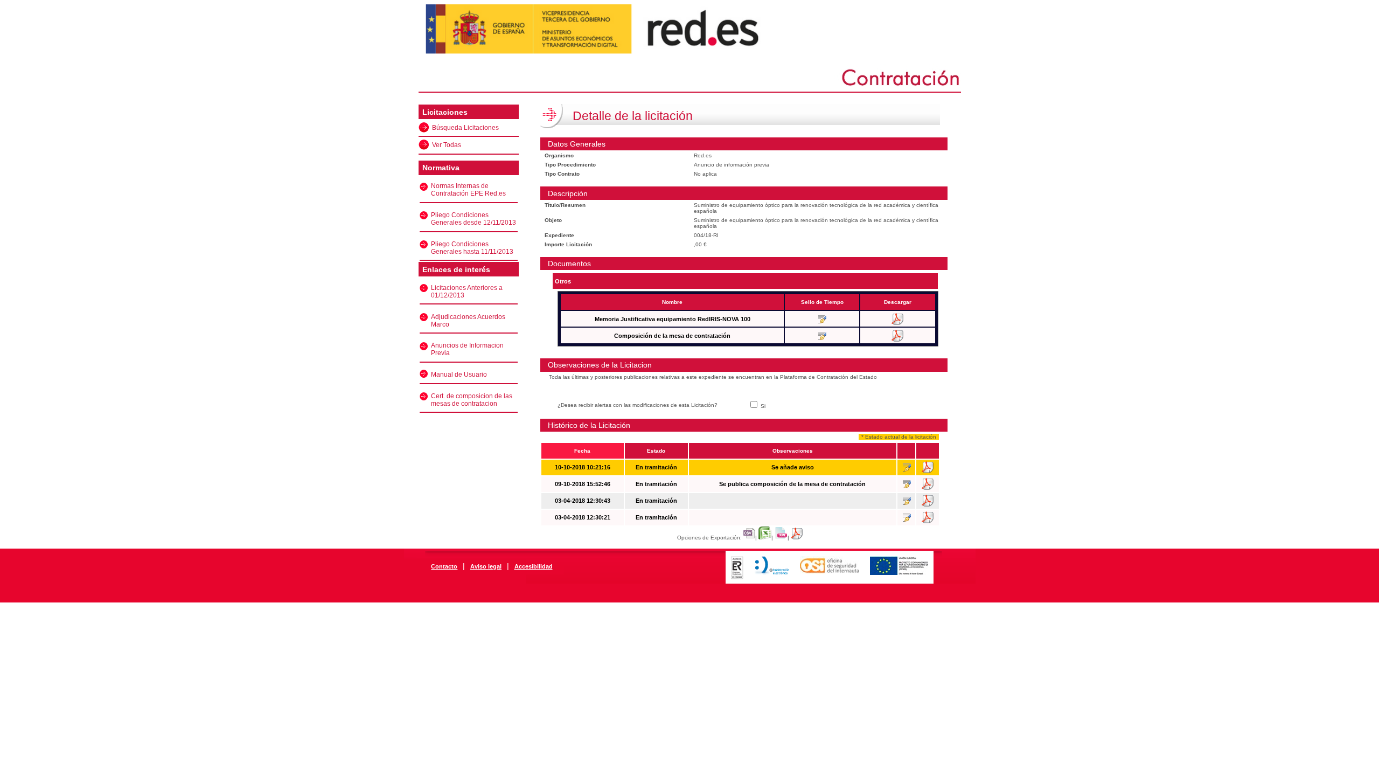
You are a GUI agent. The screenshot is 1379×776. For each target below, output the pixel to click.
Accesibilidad (533, 566)
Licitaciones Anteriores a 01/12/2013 (467, 291)
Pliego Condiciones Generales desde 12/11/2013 (473, 218)
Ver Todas (446, 145)
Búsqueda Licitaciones (465, 127)
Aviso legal (486, 566)
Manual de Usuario (459, 374)
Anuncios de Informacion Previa (467, 349)
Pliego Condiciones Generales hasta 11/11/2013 (472, 247)
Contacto (444, 566)
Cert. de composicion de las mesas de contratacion (471, 399)
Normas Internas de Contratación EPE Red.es (468, 189)
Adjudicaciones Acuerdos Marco (468, 320)
